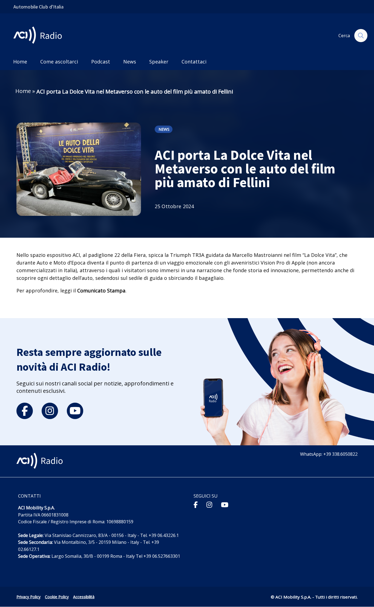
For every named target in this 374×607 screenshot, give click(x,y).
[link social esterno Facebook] (196, 504)
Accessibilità (83, 596)
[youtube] (75, 411)
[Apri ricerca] (360, 35)
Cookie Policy (57, 596)
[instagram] (50, 411)
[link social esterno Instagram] (209, 504)
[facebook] (24, 411)
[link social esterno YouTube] (224, 504)
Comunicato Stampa (101, 290)
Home (23, 91)
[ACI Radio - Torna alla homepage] (39, 35)
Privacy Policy (28, 596)
